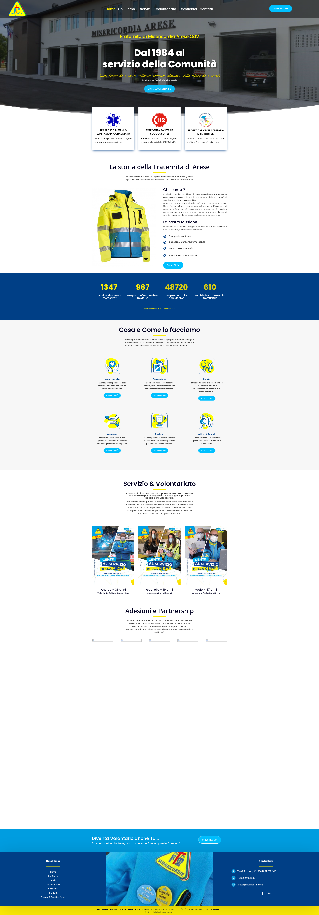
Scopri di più (173, 265)
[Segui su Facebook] (262, 893)
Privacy (45, 897)
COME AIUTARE (280, 8)
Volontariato (166, 9)
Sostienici (189, 9)
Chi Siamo (126, 9)
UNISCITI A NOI (210, 839)
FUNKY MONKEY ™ (168, 912)
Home (110, 9)
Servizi (145, 9)
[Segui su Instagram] (269, 893)
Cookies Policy (58, 897)
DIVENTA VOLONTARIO (159, 89)
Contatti (206, 9)
